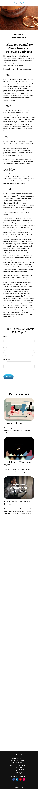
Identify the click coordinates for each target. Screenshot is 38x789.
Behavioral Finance (13, 423)
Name (5, 336)
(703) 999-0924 (21, 760)
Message (6, 359)
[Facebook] (13, 779)
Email (5, 348)
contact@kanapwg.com (19, 776)
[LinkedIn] (17, 779)
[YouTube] (20, 779)
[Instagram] (24, 779)
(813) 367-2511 (21, 758)
